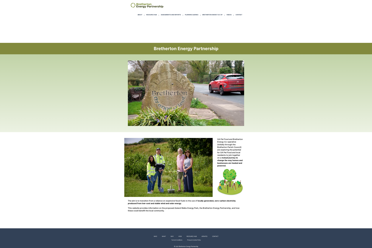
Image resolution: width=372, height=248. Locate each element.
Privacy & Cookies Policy (194, 240)
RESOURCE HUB (192, 236)
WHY (172, 236)
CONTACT (215, 236)
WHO (155, 236)
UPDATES (204, 236)
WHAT (164, 236)
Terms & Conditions (176, 240)
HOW (180, 236)
